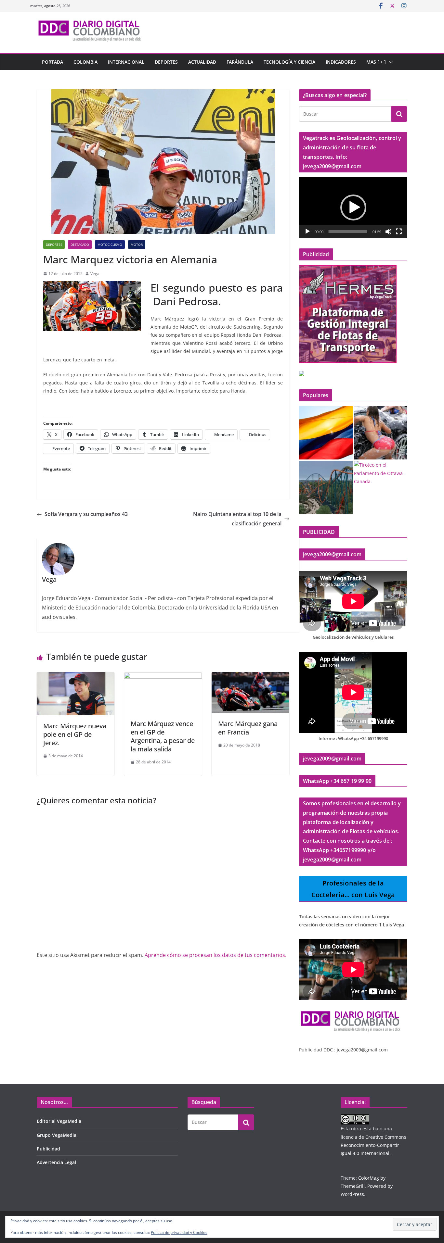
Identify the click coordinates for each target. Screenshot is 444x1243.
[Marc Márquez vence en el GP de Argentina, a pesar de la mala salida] (163, 676)
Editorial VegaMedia (59, 1121)
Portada (52, 62)
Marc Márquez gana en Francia (248, 727)
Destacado (80, 244)
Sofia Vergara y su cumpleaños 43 (86, 514)
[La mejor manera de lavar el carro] (381, 433)
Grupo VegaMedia (56, 1135)
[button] (389, 62)
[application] (353, 207)
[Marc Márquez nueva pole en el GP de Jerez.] (75, 676)
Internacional (126, 62)
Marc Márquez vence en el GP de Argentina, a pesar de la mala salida (163, 736)
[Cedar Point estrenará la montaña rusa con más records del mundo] (326, 487)
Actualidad (202, 62)
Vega (94, 273)
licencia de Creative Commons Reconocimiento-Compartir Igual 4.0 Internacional (373, 1145)
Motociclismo (110, 244)
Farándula (240, 62)
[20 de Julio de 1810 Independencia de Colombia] (326, 433)
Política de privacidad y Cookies (179, 1232)
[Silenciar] (388, 231)
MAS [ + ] (376, 62)
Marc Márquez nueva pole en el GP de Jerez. (74, 734)
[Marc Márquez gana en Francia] (250, 676)
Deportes (166, 62)
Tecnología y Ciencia (289, 62)
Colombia (85, 62)
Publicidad (48, 1149)
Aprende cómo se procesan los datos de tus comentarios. (215, 955)
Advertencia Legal (56, 1162)
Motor (137, 244)
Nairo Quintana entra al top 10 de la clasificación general (237, 518)
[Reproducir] (307, 231)
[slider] (348, 231)
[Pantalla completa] (399, 231)
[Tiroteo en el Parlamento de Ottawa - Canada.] (381, 473)
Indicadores (341, 62)
